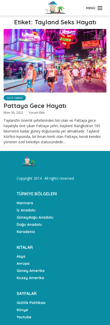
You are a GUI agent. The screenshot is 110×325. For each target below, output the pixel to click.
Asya (21, 256)
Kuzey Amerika (30, 278)
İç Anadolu (26, 210)
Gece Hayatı (15, 98)
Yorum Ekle (37, 112)
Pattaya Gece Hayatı (35, 105)
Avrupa (23, 263)
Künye (22, 310)
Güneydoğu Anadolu (35, 217)
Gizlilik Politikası (31, 302)
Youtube (24, 317)
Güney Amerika (31, 270)
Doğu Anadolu (29, 224)
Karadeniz (26, 231)
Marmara (25, 203)
